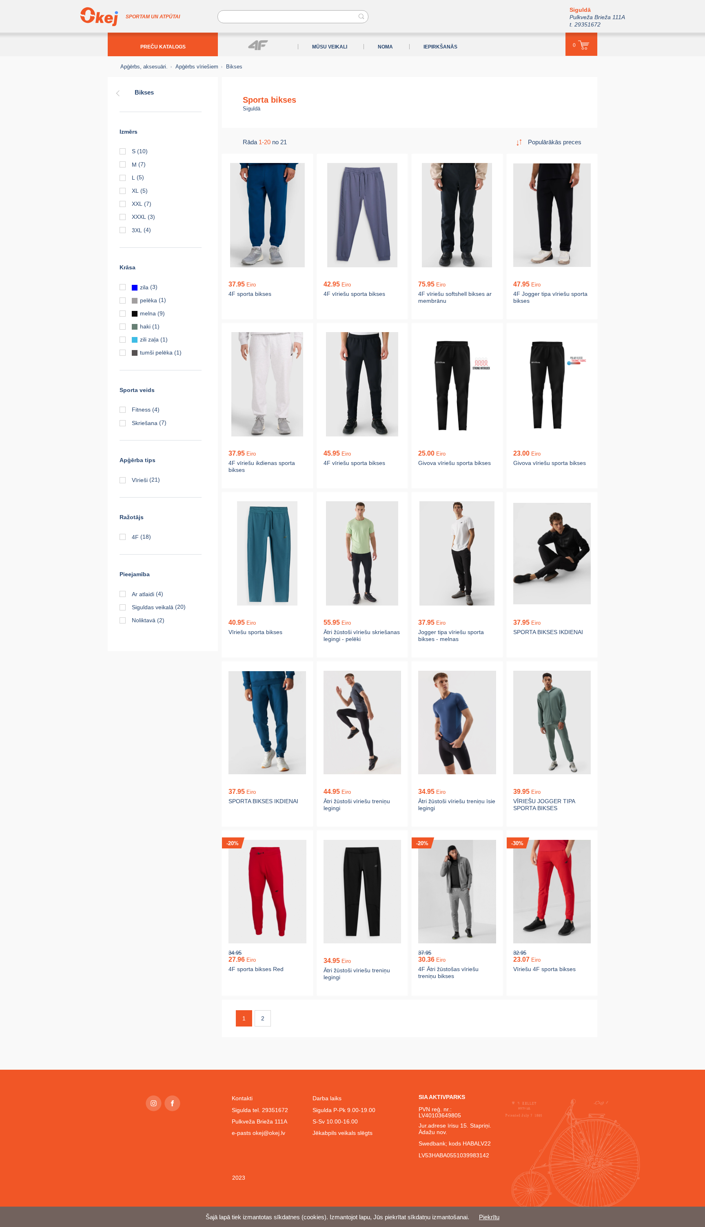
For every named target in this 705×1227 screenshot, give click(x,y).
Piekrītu (489, 1217)
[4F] (258, 45)
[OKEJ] (99, 16)
